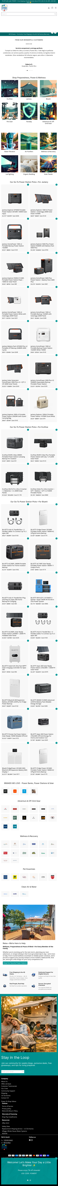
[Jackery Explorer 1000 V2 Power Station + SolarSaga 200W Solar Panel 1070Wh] (43, 201)
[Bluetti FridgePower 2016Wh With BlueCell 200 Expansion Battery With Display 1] (14, 759)
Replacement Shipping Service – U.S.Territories (18, 1129)
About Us (4, 1081)
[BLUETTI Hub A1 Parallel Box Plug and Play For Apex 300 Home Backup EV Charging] (14, 589)
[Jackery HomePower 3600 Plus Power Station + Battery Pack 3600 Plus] (43, 269)
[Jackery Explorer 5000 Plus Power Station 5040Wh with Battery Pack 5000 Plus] (43, 235)
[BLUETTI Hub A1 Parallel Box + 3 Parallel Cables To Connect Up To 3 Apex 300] (43, 623)
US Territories (5, 1096)
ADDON (4, 1133)
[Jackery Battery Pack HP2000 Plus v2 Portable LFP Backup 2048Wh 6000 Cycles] (14, 337)
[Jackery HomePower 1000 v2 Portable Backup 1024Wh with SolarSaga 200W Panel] (43, 303)
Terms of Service (7, 1106)
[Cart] (52, 8)
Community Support (8, 1091)
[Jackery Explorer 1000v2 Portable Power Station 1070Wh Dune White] (43, 404)
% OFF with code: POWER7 (9, 1)
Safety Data (6, 1126)
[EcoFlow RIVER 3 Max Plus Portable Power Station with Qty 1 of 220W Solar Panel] (43, 446)
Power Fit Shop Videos (8, 1101)
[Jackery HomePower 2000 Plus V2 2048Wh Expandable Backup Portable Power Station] (43, 371)
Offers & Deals (6, 1084)
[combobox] (29, 14)
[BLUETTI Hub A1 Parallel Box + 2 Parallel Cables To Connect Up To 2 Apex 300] (14, 520)
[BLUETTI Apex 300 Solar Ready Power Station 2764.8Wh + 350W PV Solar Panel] (43, 657)
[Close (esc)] (56, 1158)
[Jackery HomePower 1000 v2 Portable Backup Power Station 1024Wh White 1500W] (43, 337)
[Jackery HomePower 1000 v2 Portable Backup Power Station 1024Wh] (14, 235)
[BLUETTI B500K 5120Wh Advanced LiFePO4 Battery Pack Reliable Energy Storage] (43, 691)
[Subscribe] (23, 1071)
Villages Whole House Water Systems (14, 1131)
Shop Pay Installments (9, 1117)
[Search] (55, 14)
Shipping (4, 1093)
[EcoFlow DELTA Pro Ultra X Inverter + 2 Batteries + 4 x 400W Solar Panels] (14, 480)
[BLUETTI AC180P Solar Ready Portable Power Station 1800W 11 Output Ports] (43, 554)
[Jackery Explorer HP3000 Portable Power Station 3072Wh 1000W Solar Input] (14, 201)
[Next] (55, 32)
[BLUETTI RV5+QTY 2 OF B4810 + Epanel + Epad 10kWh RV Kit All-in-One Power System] (43, 589)
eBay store (5, 1123)
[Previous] (52, 32)
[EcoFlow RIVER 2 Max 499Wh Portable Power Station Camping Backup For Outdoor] (14, 446)
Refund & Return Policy (10, 1111)
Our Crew (4, 1088)
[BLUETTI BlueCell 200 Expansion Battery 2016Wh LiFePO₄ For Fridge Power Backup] (14, 691)
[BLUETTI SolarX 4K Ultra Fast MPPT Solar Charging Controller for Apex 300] (14, 657)
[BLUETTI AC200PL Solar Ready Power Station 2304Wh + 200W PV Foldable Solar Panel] (14, 623)
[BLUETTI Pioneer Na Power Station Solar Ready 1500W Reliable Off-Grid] (14, 724)
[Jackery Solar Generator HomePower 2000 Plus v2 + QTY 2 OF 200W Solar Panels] (14, 371)
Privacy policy (6, 1109)
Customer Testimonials (9, 1086)
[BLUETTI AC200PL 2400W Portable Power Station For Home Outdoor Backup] (14, 554)
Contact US (5, 1098)
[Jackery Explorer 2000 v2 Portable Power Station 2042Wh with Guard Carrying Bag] (14, 405)
